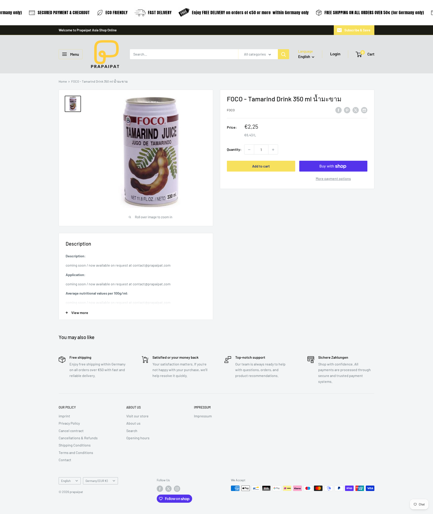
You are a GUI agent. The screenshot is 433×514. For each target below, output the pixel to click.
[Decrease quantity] (249, 149)
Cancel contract (71, 430)
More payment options (333, 179)
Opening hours (138, 438)
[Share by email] (364, 109)
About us (133, 423)
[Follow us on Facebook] (160, 489)
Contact (65, 460)
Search (131, 430)
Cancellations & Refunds (78, 438)
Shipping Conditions (75, 445)
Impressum (203, 416)
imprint (64, 416)
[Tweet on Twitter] (355, 109)
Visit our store (137, 416)
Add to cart (261, 166)
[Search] (283, 54)
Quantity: (234, 149)
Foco (231, 110)
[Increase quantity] (273, 149)
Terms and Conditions (76, 452)
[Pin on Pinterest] (347, 109)
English (66, 481)
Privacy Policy (69, 423)
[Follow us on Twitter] (168, 489)
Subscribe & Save (357, 30)
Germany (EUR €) (96, 481)
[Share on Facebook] (338, 109)
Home (63, 81)
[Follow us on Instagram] (177, 489)
